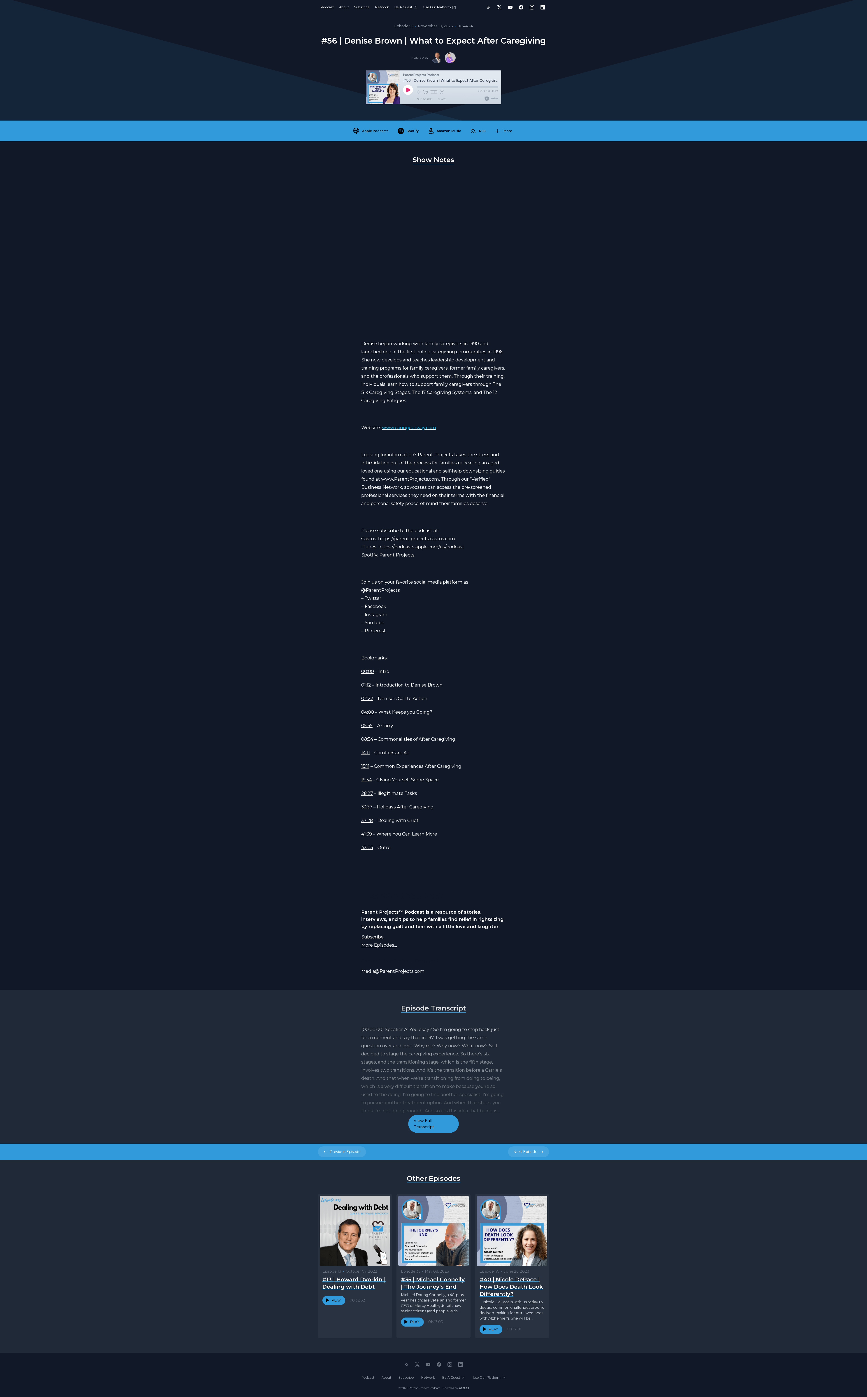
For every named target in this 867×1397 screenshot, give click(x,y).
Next (525, 1152)
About (344, 7)
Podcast (327, 7)
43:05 (367, 847)
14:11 (365, 752)
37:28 (367, 820)
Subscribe (362, 7)
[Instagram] (531, 7)
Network (382, 7)
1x (433, 91)
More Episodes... (379, 945)
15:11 (365, 766)
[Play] (408, 90)
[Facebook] (521, 7)
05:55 (367, 725)
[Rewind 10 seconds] (425, 92)
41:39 (366, 834)
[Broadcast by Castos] (491, 98)
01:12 (366, 685)
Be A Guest (403, 7)
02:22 (367, 698)
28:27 (367, 793)
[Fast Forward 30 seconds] (442, 92)
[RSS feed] (488, 7)
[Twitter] (499, 7)
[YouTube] (510, 7)
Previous (345, 1152)
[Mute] (419, 92)
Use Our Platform (437, 7)
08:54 (367, 739)
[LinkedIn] (542, 7)
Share (442, 99)
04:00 (367, 712)
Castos (464, 1388)
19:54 (366, 779)
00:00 (367, 671)
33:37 (366, 807)
